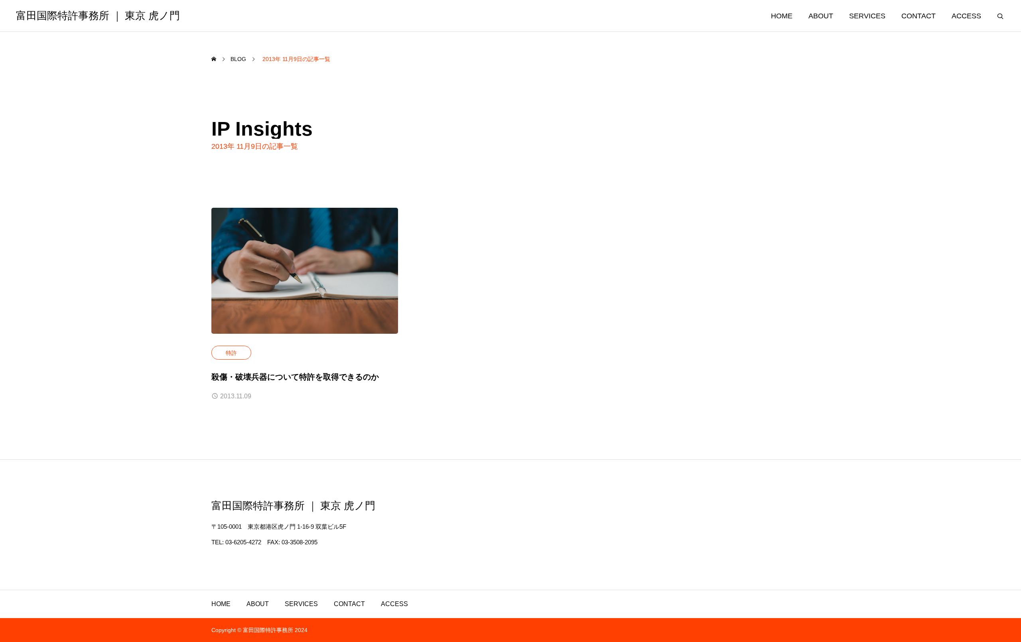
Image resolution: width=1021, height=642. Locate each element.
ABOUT (820, 16)
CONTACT (918, 16)
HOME (781, 16)
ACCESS (966, 16)
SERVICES (867, 16)
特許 (231, 353)
